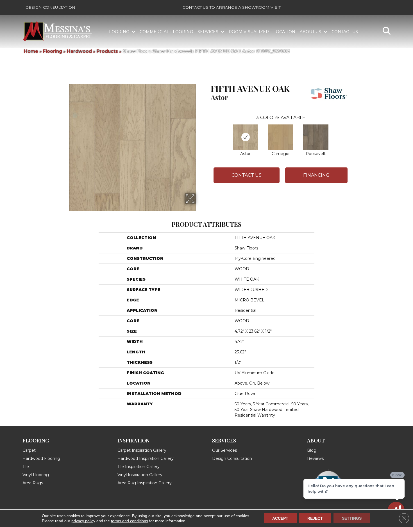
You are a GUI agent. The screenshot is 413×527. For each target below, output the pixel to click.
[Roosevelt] (316, 137)
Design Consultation (50, 7)
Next (353, 131)
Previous (208, 131)
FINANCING (316, 175)
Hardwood (79, 51)
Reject (315, 518)
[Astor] (246, 137)
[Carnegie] (281, 137)
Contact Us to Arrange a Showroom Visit (232, 7)
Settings (352, 518)
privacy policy (83, 521)
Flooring (52, 51)
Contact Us (247, 175)
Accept (280, 518)
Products (107, 51)
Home (31, 51)
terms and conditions (129, 521)
